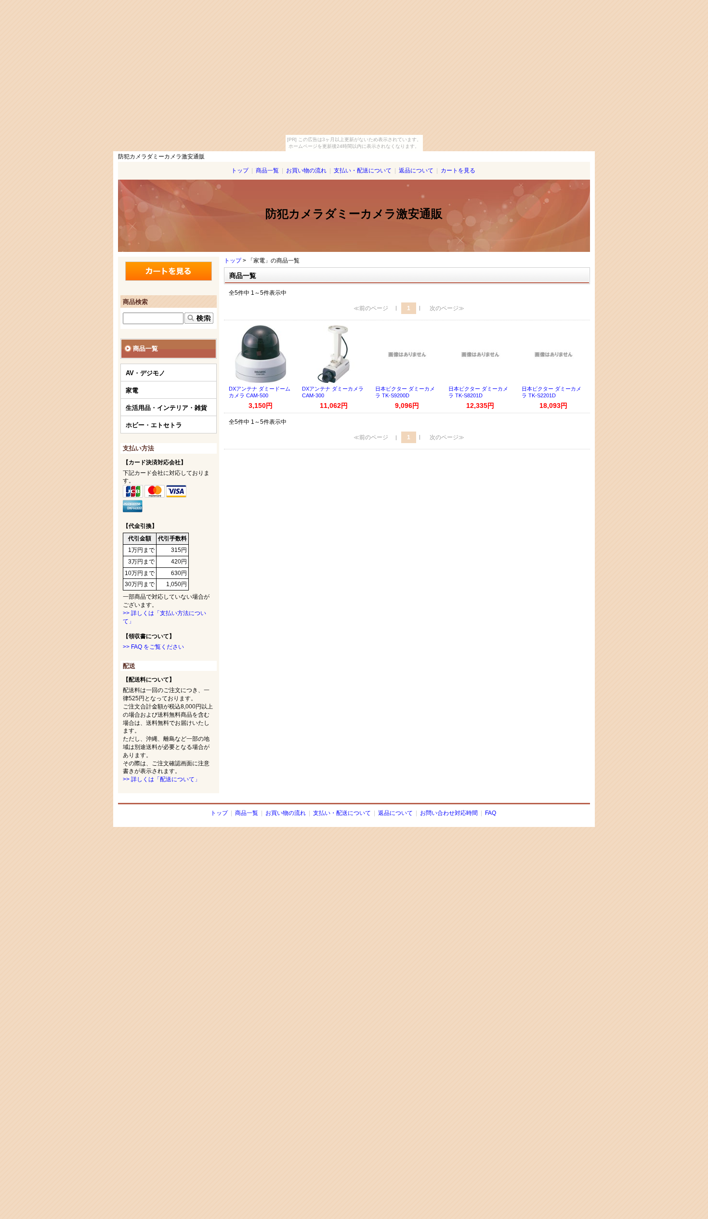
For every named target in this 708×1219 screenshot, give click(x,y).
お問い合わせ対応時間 (449, 813)
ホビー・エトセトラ (154, 425)
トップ (240, 170)
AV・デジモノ (145, 373)
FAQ (490, 813)
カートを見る (458, 170)
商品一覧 (267, 170)
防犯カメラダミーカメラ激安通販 (354, 213)
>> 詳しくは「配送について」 (161, 779)
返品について (416, 170)
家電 (132, 390)
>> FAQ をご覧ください (153, 646)
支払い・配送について (363, 170)
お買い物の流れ (306, 170)
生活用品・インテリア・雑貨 (166, 407)
